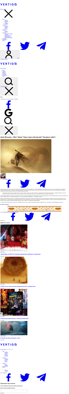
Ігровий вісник (7, 36)
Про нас (6, 370)
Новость (16, 212)
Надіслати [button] (2, 393)
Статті (6, 22)
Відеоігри (4, 38)
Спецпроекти (5, 366)
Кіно (3, 19)
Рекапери (6, 34)
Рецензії (6, 24)
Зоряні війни (12, 212)
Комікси (4, 29)
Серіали (4, 25)
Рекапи (6, 28)
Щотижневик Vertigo (8, 33)
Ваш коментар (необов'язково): (7, 388)
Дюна (9, 212)
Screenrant (7, 204)
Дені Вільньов (5, 212)
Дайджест (4, 335)
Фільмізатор (5, 39)
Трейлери (6, 21)
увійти (18, 58)
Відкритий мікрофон (8, 37)
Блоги (4, 40)
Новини (6, 20)
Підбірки (6, 23)
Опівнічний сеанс (8, 35)
